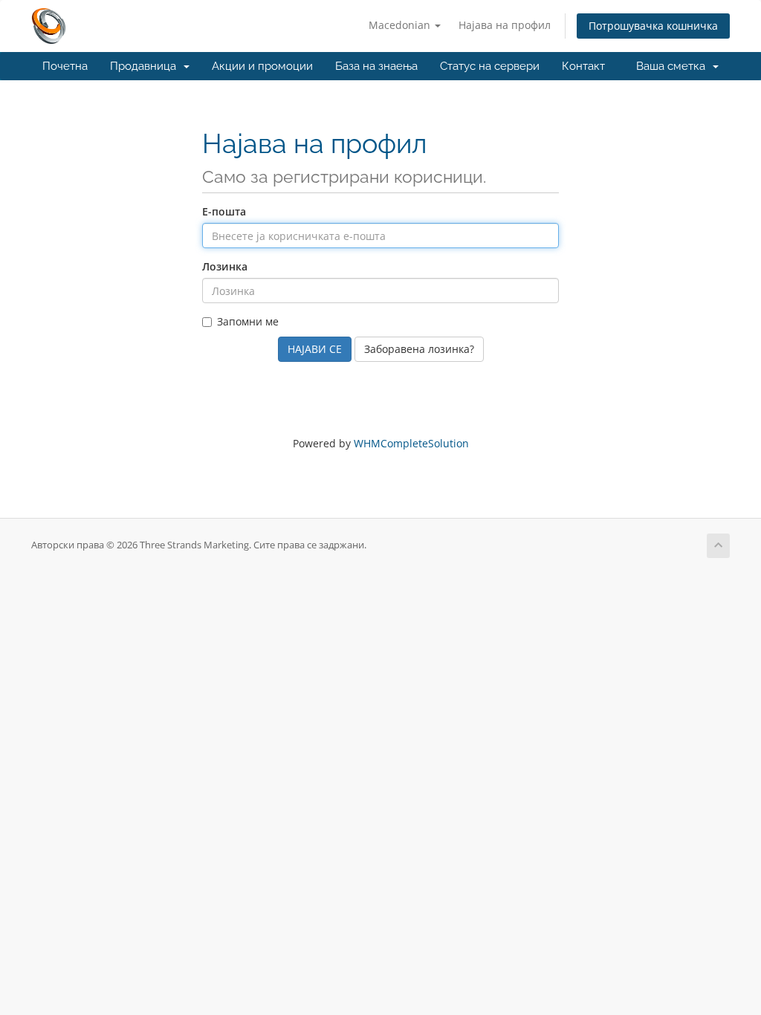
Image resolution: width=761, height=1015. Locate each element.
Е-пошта (224, 211)
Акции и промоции (262, 66)
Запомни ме (248, 321)
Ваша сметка (673, 66)
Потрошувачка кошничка (653, 26)
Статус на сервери (490, 66)
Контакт (583, 66)
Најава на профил (505, 25)
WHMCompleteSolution (411, 443)
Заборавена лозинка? (419, 349)
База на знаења (376, 66)
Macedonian (401, 25)
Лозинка (224, 266)
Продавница (146, 66)
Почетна (65, 66)
